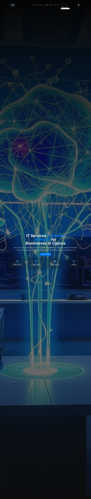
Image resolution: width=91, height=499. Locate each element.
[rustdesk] (73, 261)
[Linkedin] (79, 4)
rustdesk (74, 264)
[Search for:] (65, 8)
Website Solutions (55, 264)
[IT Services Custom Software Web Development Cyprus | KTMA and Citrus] (13, 4)
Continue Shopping (64, 7)
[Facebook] (78, 4)
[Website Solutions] (55, 261)
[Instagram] (78, 5)
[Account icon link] (69, 4)
